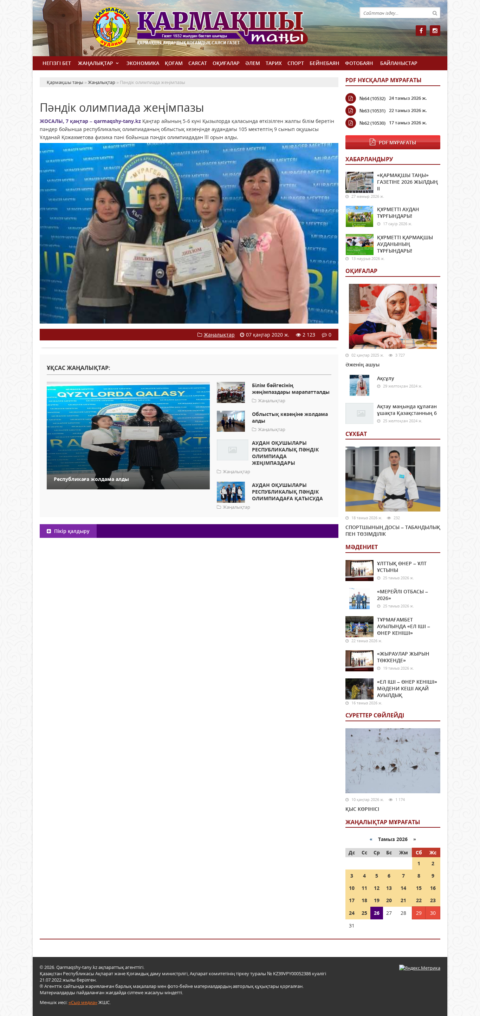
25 (364, 913)
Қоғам (174, 63)
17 (352, 900)
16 (433, 888)
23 (433, 900)
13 (389, 888)
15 (419, 888)
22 (419, 900)
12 (377, 888)
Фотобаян (359, 63)
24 (352, 913)
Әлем (252, 63)
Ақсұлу (385, 378)
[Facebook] (421, 30)
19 (377, 900)
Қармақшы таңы (215, 30)
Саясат (197, 63)
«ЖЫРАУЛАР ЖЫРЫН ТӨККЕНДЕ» (403, 657)
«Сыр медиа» (83, 1002)
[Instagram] (435, 30)
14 (403, 888)
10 (352, 888)
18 (364, 900)
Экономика (143, 63)
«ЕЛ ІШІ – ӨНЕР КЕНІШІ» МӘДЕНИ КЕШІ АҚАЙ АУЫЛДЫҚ (407, 688)
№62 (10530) (372, 123)
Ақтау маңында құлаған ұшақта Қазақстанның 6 (407, 409)
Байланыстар (398, 63)
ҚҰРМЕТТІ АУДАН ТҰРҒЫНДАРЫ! (398, 212)
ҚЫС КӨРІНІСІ (362, 809)
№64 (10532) (372, 98)
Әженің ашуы (362, 364)
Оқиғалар (226, 63)
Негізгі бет (57, 63)
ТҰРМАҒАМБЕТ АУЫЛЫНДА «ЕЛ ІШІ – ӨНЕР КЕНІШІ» (403, 626)
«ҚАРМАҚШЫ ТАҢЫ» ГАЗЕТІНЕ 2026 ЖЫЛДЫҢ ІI (407, 182)
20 (389, 900)
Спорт (295, 63)
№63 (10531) (372, 111)
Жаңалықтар (95, 63)
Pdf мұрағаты (397, 142)
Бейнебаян (324, 63)
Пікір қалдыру (71, 531)
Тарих (274, 63)
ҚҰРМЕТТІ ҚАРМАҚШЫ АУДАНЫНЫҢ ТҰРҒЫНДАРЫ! (405, 244)
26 (377, 913)
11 (364, 888)
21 (403, 900)
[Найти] (434, 12)
